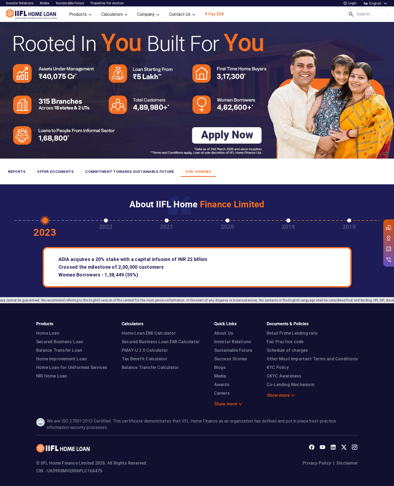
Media (44, 3)
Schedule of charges (287, 350)
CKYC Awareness (284, 376)
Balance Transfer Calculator (150, 367)
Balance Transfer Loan (59, 350)
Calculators (112, 14)
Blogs (220, 367)
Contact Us (180, 14)
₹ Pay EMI (214, 14)
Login (352, 3)
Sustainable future (70, 3)
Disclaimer (347, 463)
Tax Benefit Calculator (144, 358)
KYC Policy (278, 367)
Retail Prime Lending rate (292, 333)
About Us (223, 333)
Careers (222, 393)
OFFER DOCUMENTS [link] (55, 171)
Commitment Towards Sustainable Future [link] (129, 171)
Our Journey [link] (198, 171)
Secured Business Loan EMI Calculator (161, 341)
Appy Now (8, 32)
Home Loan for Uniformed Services (71, 367)
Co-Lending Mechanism (290, 384)
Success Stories (230, 358)
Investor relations (20, 3)
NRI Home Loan (51, 376)
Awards (221, 384)
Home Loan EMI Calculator (149, 333)
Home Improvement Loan (61, 358)
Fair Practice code (285, 341)
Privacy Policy (317, 463)
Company (146, 14)
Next (382, 221)
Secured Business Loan (59, 341)
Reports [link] (17, 171)
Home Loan (47, 333)
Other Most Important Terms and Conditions (312, 358)
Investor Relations (232, 341)
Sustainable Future (233, 350)
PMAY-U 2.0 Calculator (145, 350)
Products (78, 14)
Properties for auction (107, 3)
